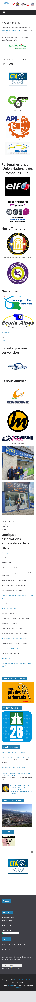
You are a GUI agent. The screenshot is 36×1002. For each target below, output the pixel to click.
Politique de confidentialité (11, 933)
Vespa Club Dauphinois (9, 608)
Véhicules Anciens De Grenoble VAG (14, 638)
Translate (17, 968)
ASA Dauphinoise (7, 553)
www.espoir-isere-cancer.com (12, 30)
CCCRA (4, 340)
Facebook (6, 901)
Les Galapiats (6, 658)
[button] (32, 852)
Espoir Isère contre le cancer (11, 648)
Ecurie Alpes (6, 333)
